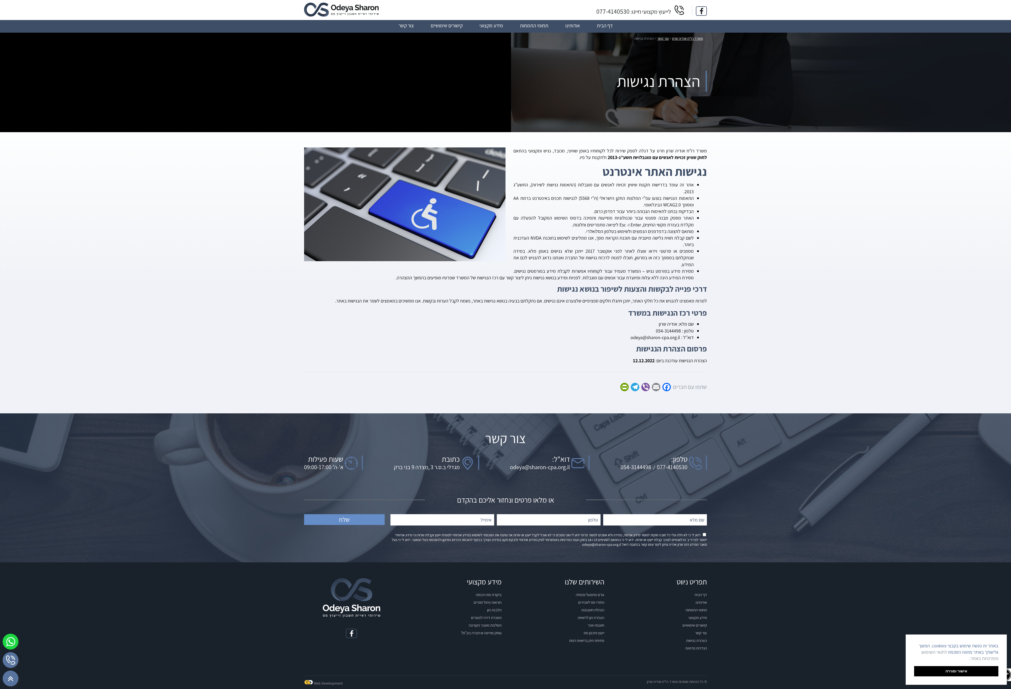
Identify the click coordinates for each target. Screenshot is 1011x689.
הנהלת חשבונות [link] (592, 609)
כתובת (451, 459)
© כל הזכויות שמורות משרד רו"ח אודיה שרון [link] (677, 681)
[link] (701, 11)
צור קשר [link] (701, 632)
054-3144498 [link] (636, 467)
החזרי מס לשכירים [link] (591, 602)
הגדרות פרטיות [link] (696, 648)
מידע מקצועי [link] (697, 617)
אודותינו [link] (701, 602)
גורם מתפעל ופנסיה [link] (590, 594)
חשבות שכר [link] (596, 625)
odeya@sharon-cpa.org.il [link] (540, 467)
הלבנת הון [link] (494, 609)
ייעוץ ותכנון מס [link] (594, 632)
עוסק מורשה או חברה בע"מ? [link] (481, 632)
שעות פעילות (325, 459)
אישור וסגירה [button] (956, 671)
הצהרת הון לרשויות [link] (591, 617)
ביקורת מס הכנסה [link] (489, 594)
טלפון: (679, 459)
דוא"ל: (561, 459)
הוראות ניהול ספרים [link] (488, 602)
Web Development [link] (328, 683)
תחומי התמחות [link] (696, 609)
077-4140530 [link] (613, 11)
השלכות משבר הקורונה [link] (485, 625)
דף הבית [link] (701, 594)
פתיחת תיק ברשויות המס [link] (586, 640)
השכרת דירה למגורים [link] (486, 617)
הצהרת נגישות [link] (696, 640)
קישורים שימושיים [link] (694, 625)
